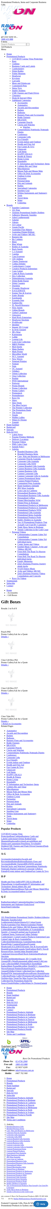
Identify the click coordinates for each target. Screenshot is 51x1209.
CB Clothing (17, 259)
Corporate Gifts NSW (26, 464)
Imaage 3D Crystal (20, 327)
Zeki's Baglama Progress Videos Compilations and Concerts (31, 574)
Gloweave (16, 315)
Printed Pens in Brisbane (27, 503)
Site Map (10, 1032)
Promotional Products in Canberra (21, 1017)
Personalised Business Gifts (29, 493)
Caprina (15, 254)
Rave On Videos (19, 578)
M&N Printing (18, 344)
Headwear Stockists (20, 320)
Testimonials (12, 581)
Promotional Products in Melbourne (32, 505)
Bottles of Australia (20, 247)
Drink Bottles (18, 71)
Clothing (15, 64)
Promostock (17, 393)
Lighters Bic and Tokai (27, 166)
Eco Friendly (23, 139)
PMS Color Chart (19, 444)
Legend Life (17, 339)
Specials (10, 429)
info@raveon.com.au (25, 1070)
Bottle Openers (23, 117)
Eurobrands (17, 298)
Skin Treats (17, 403)
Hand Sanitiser (13, 425)
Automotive (22, 105)
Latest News (17, 434)
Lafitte (15, 337)
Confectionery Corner (21, 266)
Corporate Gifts (24, 137)
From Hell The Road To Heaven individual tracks (31, 557)
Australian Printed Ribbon (23, 232)
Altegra (15, 222)
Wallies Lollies (18, 417)
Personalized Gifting (26, 498)
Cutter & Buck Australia (22, 273)
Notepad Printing (19, 361)
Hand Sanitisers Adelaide (28, 486)
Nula (14, 366)
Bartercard (11, 427)
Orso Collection (19, 376)
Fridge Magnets (18, 73)
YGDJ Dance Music (26, 569)
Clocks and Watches (26, 125)
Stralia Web (17, 1199)
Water (19, 200)
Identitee (15, 325)
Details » (5, 637)
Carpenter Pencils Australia (29, 459)
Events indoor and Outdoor (29, 142)
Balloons (21, 112)
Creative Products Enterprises (24, 268)
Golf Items (22, 151)
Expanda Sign (18, 300)
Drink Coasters (18, 283)
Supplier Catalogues (20, 208)
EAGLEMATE (18, 290)
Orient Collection (19, 373)
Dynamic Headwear (20, 288)
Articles (15, 449)
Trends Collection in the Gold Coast (32, 529)
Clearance (16, 95)
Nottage (15, 364)
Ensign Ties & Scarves (21, 293)
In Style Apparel (19, 329)
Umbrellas (21, 203)
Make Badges (18, 349)
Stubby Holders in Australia (29, 520)
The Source (17, 412)
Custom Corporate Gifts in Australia (32, 476)
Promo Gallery (18, 390)
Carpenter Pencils (25, 122)
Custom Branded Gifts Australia (31, 466)
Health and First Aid (26, 144)
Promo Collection (19, 388)
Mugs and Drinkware (21, 83)
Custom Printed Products (28, 481)
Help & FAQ (12, 432)
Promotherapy (18, 395)
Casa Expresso (18, 256)
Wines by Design (19, 420)
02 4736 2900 (21, 1061)
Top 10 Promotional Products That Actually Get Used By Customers (32, 523)
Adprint (15, 220)
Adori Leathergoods (20, 217)
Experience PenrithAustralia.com (34, 1199)
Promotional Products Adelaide (20, 1012)
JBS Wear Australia (25, 488)
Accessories (22, 103)
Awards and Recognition (28, 108)
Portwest (15, 383)
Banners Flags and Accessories (30, 115)
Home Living (23, 159)
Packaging (21, 178)
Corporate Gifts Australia (28, 461)
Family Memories (25, 561)
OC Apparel (17, 368)
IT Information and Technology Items (33, 164)
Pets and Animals (24, 183)
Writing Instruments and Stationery (32, 193)
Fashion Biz (17, 303)
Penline (15, 378)
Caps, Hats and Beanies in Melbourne (33, 456)
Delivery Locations (20, 439)
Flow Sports (17, 308)
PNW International (20, 381)
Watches (26, 127)
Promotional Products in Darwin (20, 1019)
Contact (10, 586)
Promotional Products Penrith (19, 1029)
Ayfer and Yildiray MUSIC (23, 234)
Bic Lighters (17, 239)
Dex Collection (18, 276)
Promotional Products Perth (29, 517)
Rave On (16, 398)
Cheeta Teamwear (19, 261)
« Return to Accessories (11, 724)
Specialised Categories (27, 188)
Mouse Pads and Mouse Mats (30, 171)
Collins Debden (18, 264)
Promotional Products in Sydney (20, 1027)
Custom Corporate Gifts (27, 473)
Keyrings (16, 78)
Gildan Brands (18, 310)
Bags (14, 61)
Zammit (15, 422)
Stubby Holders (18, 90)
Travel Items (22, 198)
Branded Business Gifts (27, 451)
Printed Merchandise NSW (29, 500)
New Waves (17, 359)
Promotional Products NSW (29, 510)
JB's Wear (16, 332)
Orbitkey (16, 371)
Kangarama (17, 334)
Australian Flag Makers (22, 229)
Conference (22, 134)
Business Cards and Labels (23, 66)
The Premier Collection (22, 408)
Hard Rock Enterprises (22, 317)
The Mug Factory (19, 405)
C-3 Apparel (17, 251)
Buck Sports (17, 249)
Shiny (14, 400)
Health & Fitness (24, 156)
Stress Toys (17, 88)
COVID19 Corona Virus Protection (27, 59)
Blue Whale (17, 244)
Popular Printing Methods (23, 437)
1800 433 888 (7, 39)
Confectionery (18, 68)
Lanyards (16, 81)
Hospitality (22, 161)
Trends (15, 415)
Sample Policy (18, 447)
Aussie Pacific (18, 227)
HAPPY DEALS (24, 154)
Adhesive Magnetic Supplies (24, 215)
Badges (20, 110)
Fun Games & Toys (25, 147)
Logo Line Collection (21, 342)
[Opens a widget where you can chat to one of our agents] (40, 1204)
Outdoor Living (24, 176)
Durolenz (16, 286)
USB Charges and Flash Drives (25, 93)
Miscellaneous (23, 168)
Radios (20, 186)
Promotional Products (16, 56)
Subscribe (11, 583)
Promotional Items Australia (29, 515)
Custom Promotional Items (28, 478)
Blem (14, 242)
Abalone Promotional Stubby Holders (28, 212)
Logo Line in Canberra (27, 490)
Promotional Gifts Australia (29, 512)
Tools (19, 195)
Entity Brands (18, 295)
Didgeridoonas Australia (22, 278)
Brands (10, 205)
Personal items (23, 181)
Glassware (21, 149)
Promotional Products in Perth (19, 1024)
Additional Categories (21, 100)
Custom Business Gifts (27, 471)
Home (9, 54)
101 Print (16, 210)
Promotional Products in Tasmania (32, 508)
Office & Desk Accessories (29, 173)
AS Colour (16, 225)
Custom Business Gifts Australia (31, 469)
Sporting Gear (23, 190)
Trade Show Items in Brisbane (30, 527)
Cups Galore (17, 271)
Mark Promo (17, 351)
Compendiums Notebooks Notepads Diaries (25, 753)
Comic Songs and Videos (28, 544)
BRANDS (22, 120)
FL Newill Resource (20, 305)
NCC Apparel (18, 356)
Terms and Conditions (16, 1034)
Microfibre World (19, 354)
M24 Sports (17, 347)
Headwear (16, 76)
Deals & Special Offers (22, 98)
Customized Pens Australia (28, 483)
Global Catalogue (19, 312)
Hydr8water (17, 322)
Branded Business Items (27, 454)
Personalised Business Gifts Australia (33, 495)
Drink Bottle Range (20, 281)
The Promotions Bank (21, 410)
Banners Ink (17, 237)
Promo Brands (18, 386)
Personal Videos (19, 442)
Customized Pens (19, 86)
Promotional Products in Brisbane (21, 1014)
